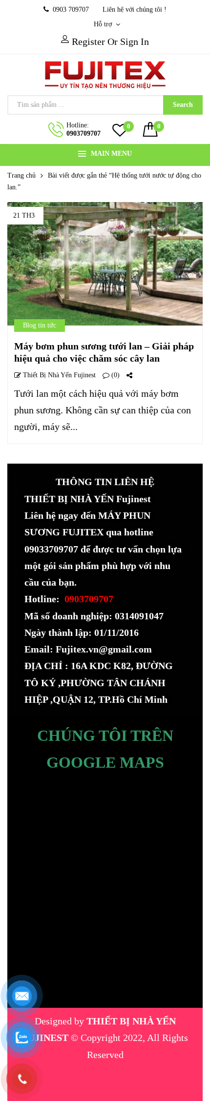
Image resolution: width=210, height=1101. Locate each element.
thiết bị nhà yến (131, 1071)
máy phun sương (60, 1071)
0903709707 (83, 133)
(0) (114, 375)
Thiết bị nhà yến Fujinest (58, 375)
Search (183, 104)
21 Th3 (24, 215)
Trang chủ (21, 175)
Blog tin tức (39, 325)
